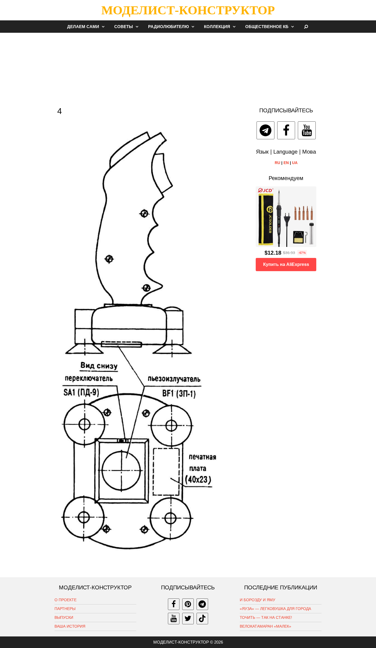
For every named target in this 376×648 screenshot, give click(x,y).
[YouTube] (307, 130)
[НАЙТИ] (306, 26)
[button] (104, 26)
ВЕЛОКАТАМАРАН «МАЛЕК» (265, 626)
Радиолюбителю (168, 26)
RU (277, 162)
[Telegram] (265, 130)
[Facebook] (286, 130)
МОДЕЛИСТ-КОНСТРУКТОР (188, 10)
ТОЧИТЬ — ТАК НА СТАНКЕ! (266, 617)
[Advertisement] (188, 67)
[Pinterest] (188, 604)
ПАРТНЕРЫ (65, 608)
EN (286, 162)
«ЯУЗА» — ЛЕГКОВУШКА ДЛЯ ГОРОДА (275, 608)
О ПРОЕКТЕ (66, 600)
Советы (123, 26)
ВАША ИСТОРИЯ (70, 626)
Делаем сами (83, 26)
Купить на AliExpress (286, 264)
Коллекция (217, 26)
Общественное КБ (266, 26)
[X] (188, 618)
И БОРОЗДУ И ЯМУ (257, 600)
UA (295, 162)
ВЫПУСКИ (64, 617)
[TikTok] (202, 618)
